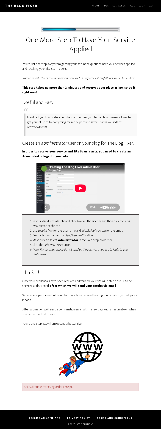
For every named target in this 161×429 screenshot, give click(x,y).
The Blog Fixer (21, 6)
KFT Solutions (85, 424)
